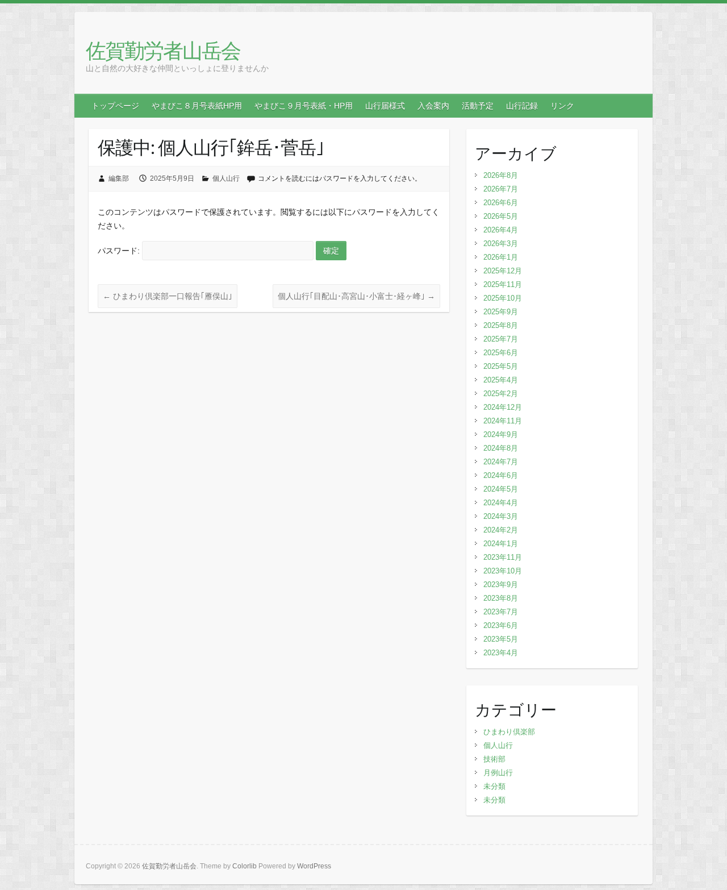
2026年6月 (500, 202)
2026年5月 (500, 216)
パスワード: (120, 250)
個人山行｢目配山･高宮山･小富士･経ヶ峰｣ (356, 296)
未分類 (494, 786)
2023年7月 (500, 612)
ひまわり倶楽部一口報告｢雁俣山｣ (167, 296)
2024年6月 (500, 475)
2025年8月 (500, 325)
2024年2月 (500, 530)
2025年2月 (500, 393)
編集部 (118, 178)
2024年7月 (500, 462)
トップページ (115, 105)
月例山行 (498, 772)
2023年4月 (500, 652)
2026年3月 (500, 243)
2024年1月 (500, 543)
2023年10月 (502, 571)
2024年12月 (502, 407)
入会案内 (433, 105)
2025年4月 (500, 380)
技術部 (494, 759)
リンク (562, 105)
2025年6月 (500, 352)
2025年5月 (500, 366)
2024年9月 (500, 434)
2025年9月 (500, 311)
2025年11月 (502, 284)
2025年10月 (502, 298)
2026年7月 (500, 189)
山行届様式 (385, 105)
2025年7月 (500, 339)
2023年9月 (500, 584)
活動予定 (478, 105)
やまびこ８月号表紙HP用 (197, 105)
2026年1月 (500, 257)
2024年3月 (500, 516)
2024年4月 (500, 502)
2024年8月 (500, 448)
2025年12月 (502, 271)
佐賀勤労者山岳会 (163, 50)
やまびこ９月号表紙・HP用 (303, 105)
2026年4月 (500, 230)
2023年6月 (500, 625)
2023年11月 (502, 557)
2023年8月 (500, 598)
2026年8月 (500, 175)
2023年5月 (500, 639)
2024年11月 (502, 421)
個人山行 (226, 178)
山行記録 (522, 105)
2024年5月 (500, 489)
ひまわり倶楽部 (509, 731)
